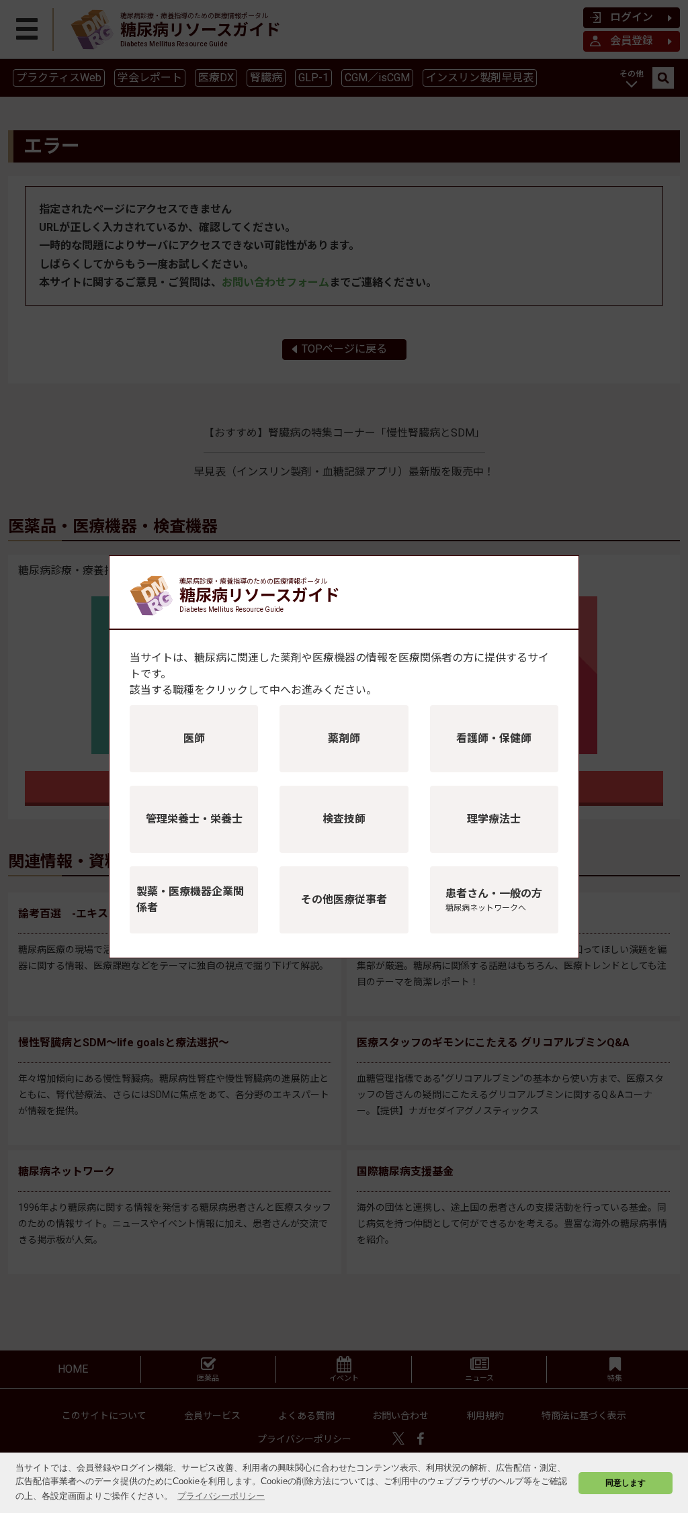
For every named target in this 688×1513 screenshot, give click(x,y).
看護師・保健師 (493, 738)
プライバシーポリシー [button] (221, 1496)
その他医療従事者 (344, 899)
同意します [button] (625, 1482)
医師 (194, 738)
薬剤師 (344, 738)
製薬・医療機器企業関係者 (190, 899)
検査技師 (344, 819)
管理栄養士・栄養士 (194, 819)
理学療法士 (494, 819)
